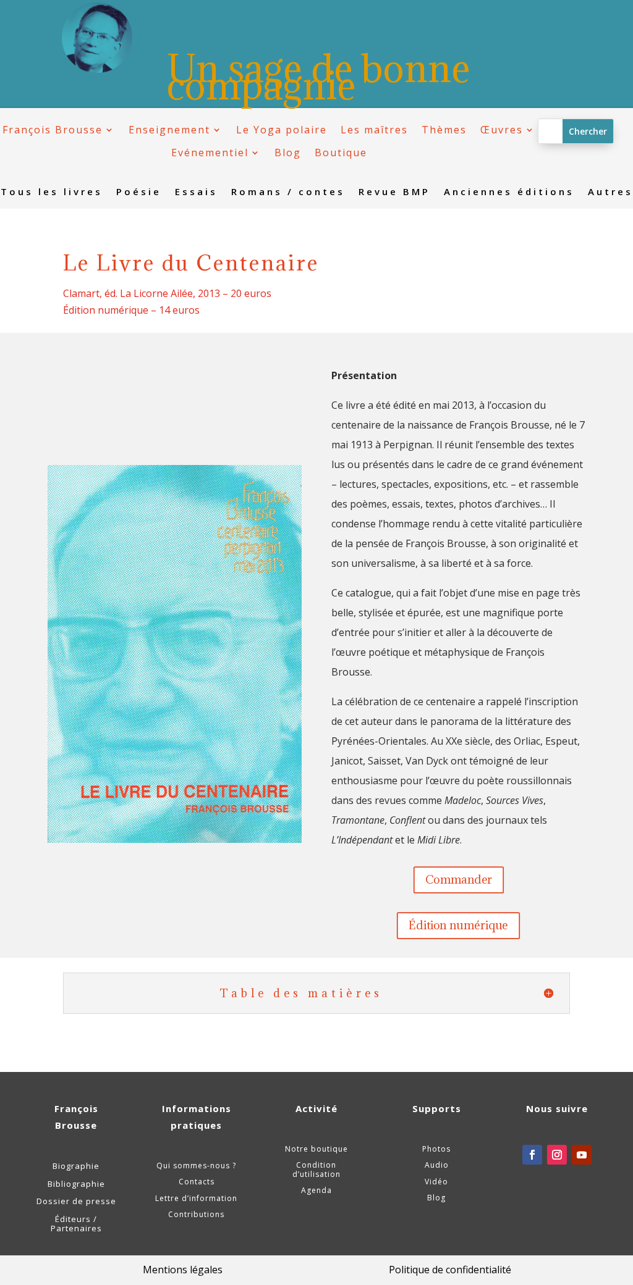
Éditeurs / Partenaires (76, 1223)
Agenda (316, 1190)
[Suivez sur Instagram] (557, 1155)
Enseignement (169, 129)
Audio (437, 1165)
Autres (610, 192)
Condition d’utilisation (316, 1169)
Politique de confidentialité (450, 1269)
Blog (287, 152)
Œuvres (501, 129)
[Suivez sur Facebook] (532, 1155)
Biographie (76, 1165)
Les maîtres (374, 129)
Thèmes (444, 129)
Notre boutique (316, 1149)
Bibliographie (76, 1183)
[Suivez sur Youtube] (582, 1155)
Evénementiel (210, 152)
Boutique (341, 152)
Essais (196, 192)
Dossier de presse (76, 1201)
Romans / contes (288, 192)
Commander (458, 879)
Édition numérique (458, 925)
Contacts (197, 1181)
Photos (436, 1149)
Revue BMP (394, 192)
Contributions (196, 1214)
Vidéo (436, 1181)
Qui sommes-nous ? (196, 1165)
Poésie (138, 192)
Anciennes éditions (509, 192)
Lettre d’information (196, 1198)
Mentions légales (183, 1269)
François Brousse (52, 129)
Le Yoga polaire (281, 129)
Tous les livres (52, 192)
